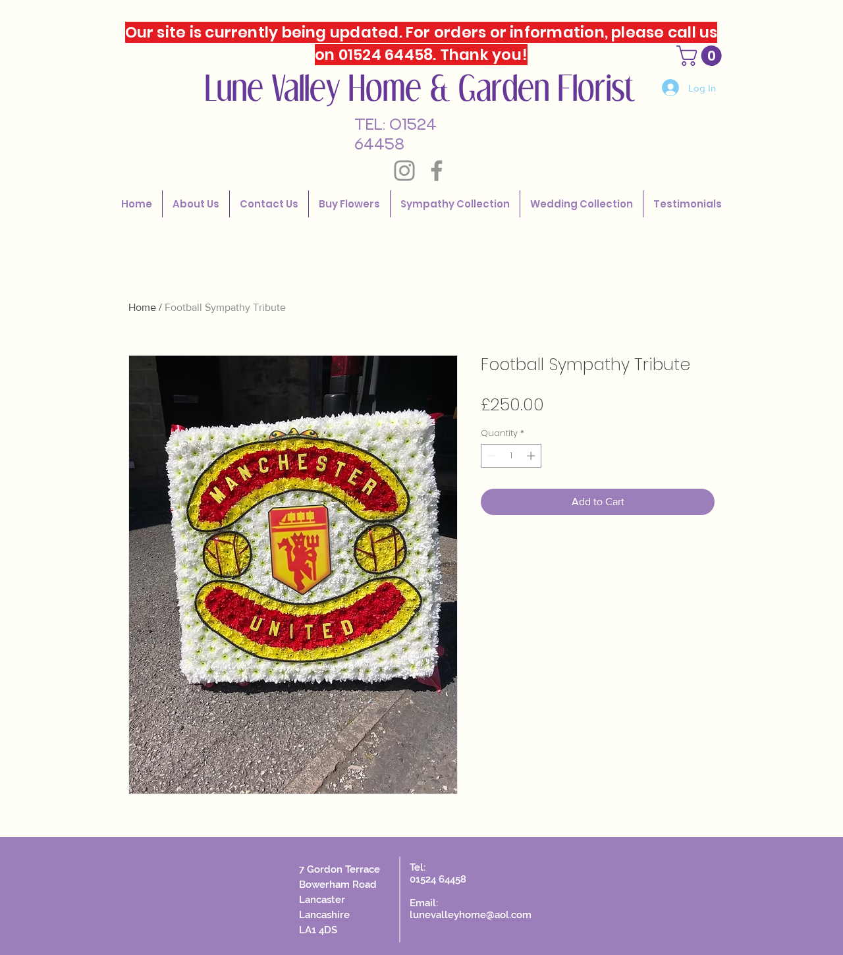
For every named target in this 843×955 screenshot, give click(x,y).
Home (142, 307)
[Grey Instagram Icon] (404, 170)
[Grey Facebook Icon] (436, 170)
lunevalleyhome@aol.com (470, 915)
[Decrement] (491, 456)
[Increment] (532, 456)
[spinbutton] (511, 456)
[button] (581, 203)
